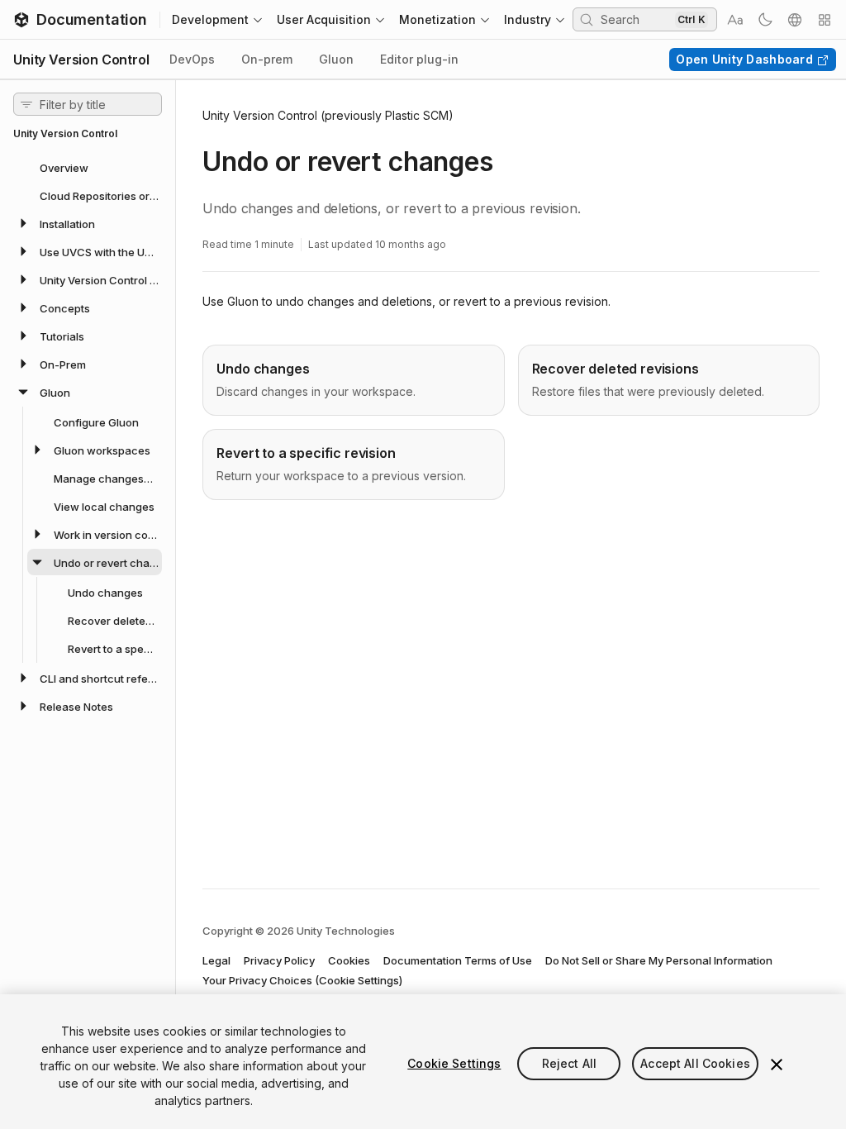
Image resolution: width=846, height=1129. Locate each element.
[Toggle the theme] (765, 19)
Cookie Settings (454, 1063)
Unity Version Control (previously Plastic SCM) (328, 115)
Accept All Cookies (695, 1063)
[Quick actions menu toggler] (824, 19)
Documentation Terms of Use (457, 960)
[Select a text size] (735, 19)
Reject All (569, 1063)
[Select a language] (794, 19)
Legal (216, 960)
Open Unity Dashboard (744, 59)
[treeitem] (87, 167)
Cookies (349, 960)
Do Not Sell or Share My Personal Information (658, 960)
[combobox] (636, 19)
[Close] (777, 1064)
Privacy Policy (279, 960)
